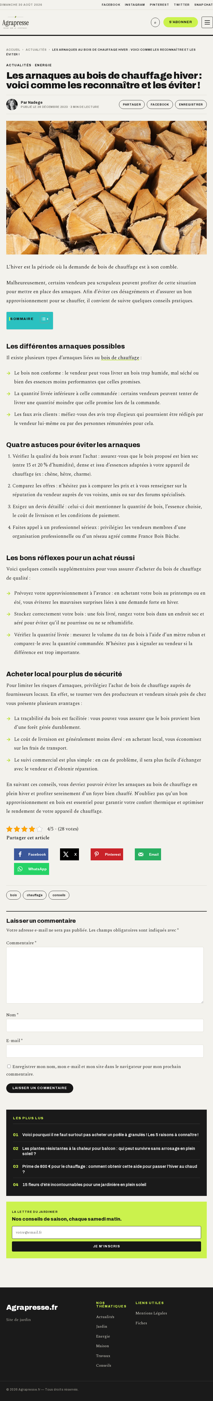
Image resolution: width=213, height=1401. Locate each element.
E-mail (14, 1040)
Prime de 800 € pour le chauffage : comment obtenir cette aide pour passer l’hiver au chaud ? (109, 1169)
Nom (12, 1015)
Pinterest (159, 4)
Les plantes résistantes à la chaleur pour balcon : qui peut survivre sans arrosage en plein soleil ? (108, 1151)
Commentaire (21, 943)
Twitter (182, 4)
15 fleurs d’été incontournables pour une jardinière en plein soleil (84, 1184)
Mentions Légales (151, 1313)
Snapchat (203, 4)
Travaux (103, 1356)
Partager (132, 104)
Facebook (111, 4)
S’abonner (180, 22)
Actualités (36, 49)
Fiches (141, 1323)
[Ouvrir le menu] (207, 22)
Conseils (103, 1366)
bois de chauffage (120, 358)
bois (13, 895)
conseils (58, 895)
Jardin (101, 1327)
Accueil (13, 49)
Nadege (35, 102)
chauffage (35, 895)
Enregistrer (191, 104)
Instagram (135, 4)
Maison (102, 1346)
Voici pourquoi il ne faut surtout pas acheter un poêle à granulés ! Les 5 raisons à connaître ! (110, 1134)
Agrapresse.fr (32, 1307)
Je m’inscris (106, 1246)
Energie (43, 65)
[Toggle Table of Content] (42, 319)
